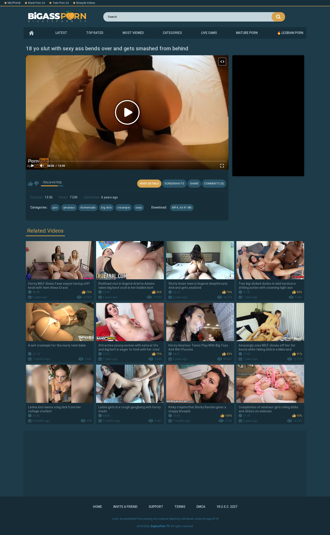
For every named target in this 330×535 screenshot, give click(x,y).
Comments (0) (214, 183)
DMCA (200, 506)
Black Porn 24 (36, 2)
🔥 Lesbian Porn (290, 33)
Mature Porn (247, 33)
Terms (179, 506)
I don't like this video (36, 183)
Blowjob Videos (85, 2)
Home (31, 33)
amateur (69, 207)
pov (55, 207)
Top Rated (94, 33)
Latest (61, 33)
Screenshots (174, 183)
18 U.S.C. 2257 (226, 506)
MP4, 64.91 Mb (181, 207)
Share (194, 183)
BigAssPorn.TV (160, 526)
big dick (106, 207)
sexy (139, 207)
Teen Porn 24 (61, 2)
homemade (88, 207)
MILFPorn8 (14, 2)
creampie (123, 207)
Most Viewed (133, 33)
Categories (172, 33)
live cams (209, 33)
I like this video (30, 183)
